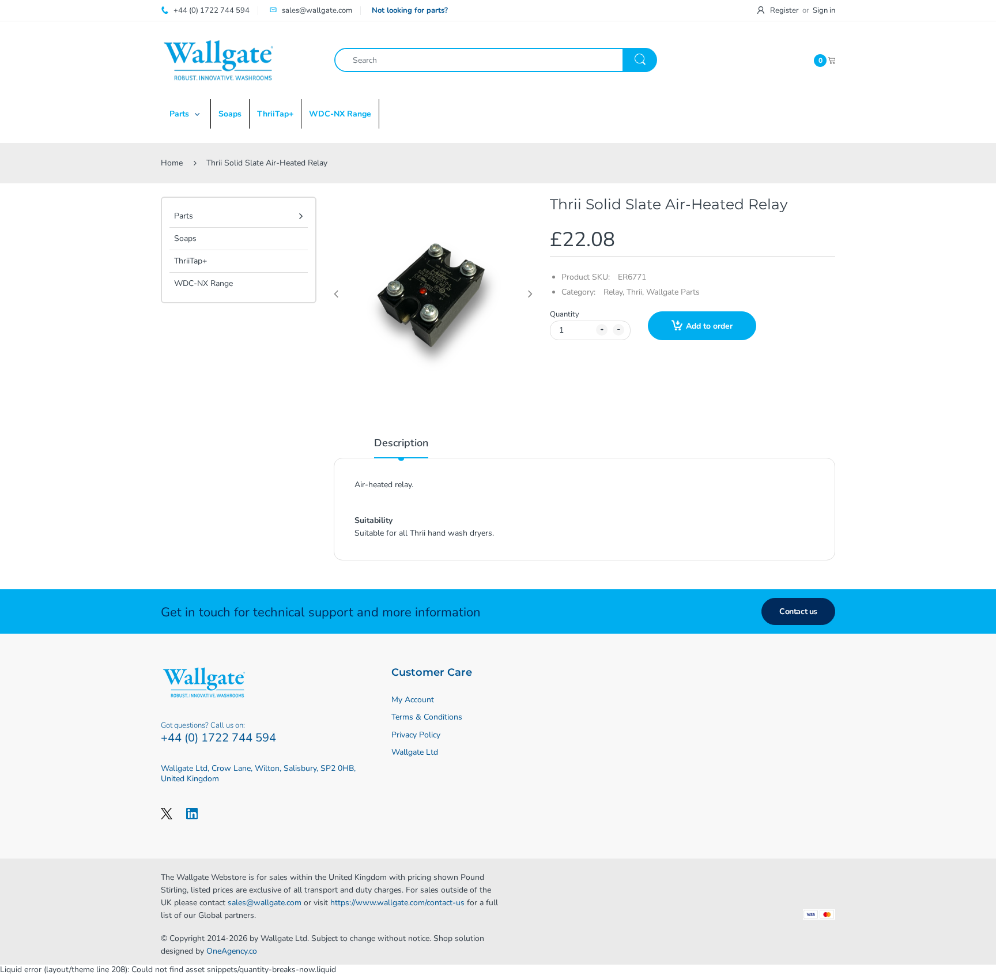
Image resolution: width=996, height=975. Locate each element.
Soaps (185, 238)
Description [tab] (401, 443)
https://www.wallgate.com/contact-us (397, 902)
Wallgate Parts (673, 292)
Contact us (798, 611)
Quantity (564, 314)
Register (784, 10)
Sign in (824, 10)
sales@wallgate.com (264, 902)
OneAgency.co (231, 951)
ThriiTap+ (190, 260)
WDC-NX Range (203, 283)
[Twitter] (166, 813)
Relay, (613, 292)
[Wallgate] (218, 59)
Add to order (709, 326)
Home (172, 162)
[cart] (831, 60)
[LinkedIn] (192, 813)
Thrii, (635, 292)
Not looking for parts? (410, 10)
